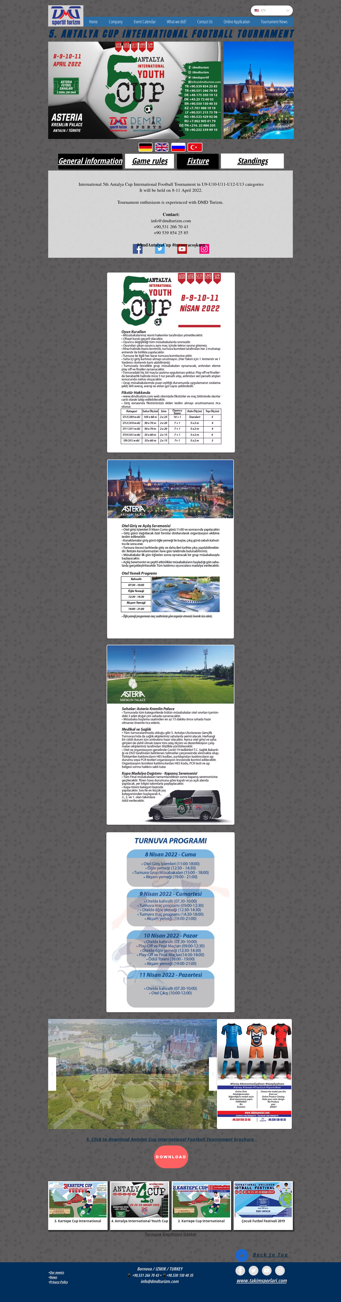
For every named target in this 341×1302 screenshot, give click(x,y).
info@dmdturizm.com (171, 221)
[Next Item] (285, 90)
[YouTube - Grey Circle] (267, 1271)
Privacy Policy (58, 1282)
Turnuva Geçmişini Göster (170, 1234)
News (53, 1277)
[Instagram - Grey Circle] (280, 1271)
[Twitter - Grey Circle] (253, 1271)
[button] (115, 21)
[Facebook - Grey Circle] (240, 1271)
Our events (56, 1272)
